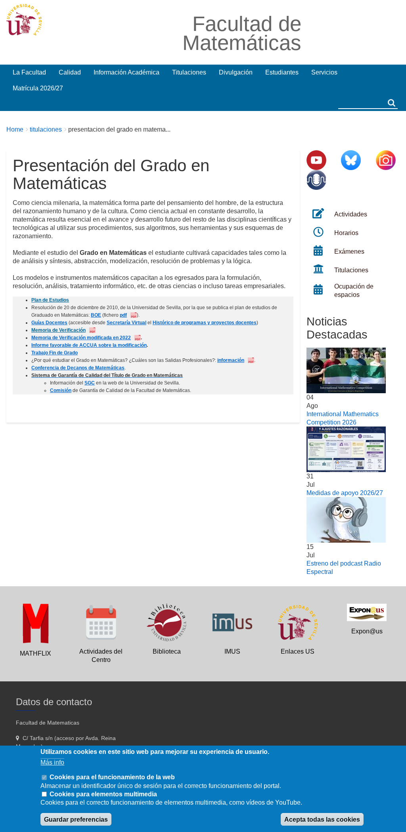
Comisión (60, 390)
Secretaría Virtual (126, 322)
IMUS (232, 651)
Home (14, 129)
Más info (52, 762)
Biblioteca (167, 651)
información (230, 360)
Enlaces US (297, 651)
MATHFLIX (35, 653)
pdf (123, 315)
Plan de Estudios (50, 300)
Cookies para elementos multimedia (103, 794)
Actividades (350, 214)
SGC (89, 383)
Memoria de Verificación (58, 330)
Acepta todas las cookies (322, 819)
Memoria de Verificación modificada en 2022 (81, 337)
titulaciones (46, 129)
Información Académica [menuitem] (126, 72)
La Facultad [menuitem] (29, 72)
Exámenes (349, 251)
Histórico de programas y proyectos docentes (205, 322)
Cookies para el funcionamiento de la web (112, 777)
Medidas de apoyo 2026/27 (344, 493)
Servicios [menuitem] (324, 72)
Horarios (346, 233)
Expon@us (367, 631)
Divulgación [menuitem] (236, 72)
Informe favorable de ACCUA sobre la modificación (89, 345)
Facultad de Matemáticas (241, 33)
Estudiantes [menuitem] (282, 72)
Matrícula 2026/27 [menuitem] (38, 88)
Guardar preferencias (76, 819)
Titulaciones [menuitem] (189, 72)
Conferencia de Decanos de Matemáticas (77, 368)
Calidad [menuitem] (70, 72)
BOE (96, 315)
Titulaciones (351, 270)
